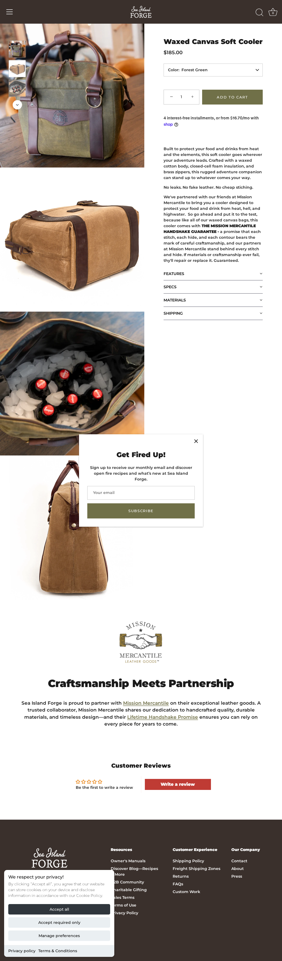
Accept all (59, 909)
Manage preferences (59, 935)
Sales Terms (122, 897)
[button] (213, 274)
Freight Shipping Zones (196, 868)
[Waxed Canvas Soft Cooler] (17, 49)
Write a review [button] (178, 784)
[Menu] (10, 12)
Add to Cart (232, 97)
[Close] (196, 441)
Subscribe (141, 511)
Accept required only (59, 922)
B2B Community (127, 882)
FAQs (178, 884)
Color (173, 70)
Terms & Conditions (57, 950)
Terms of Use (123, 905)
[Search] (259, 13)
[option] (17, 50)
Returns (181, 876)
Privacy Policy (124, 912)
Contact (239, 860)
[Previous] (17, 32)
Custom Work (186, 891)
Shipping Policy (188, 860)
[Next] (17, 105)
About (237, 868)
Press (236, 876)
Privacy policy (22, 950)
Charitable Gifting (129, 889)
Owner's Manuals (128, 860)
